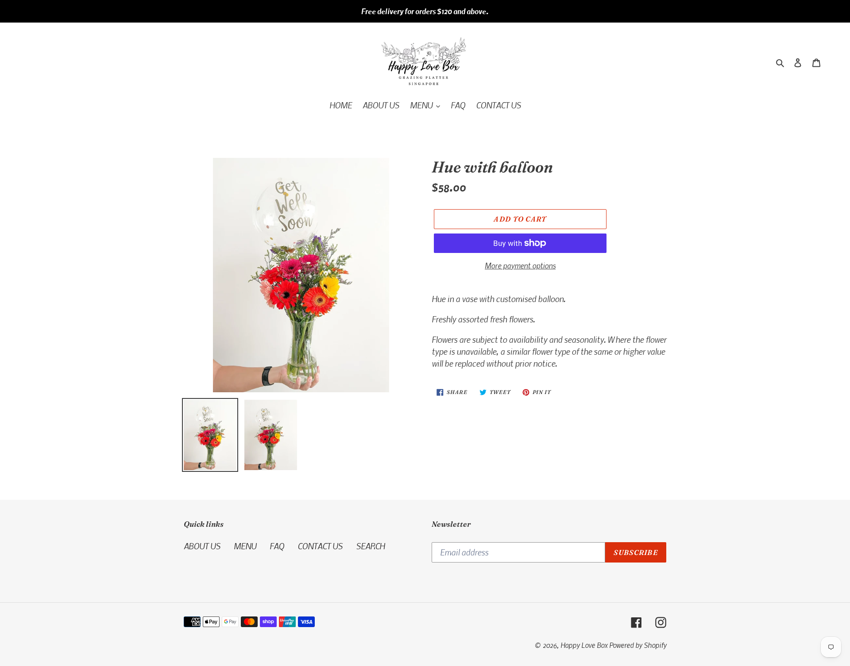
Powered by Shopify (637, 645)
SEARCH (370, 545)
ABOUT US (202, 545)
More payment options (520, 265)
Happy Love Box (583, 645)
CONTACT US (320, 545)
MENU (245, 545)
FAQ (277, 545)
